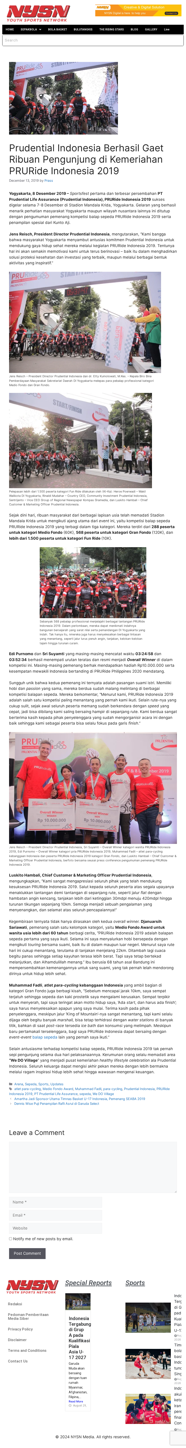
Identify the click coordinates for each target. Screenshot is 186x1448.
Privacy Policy (20, 1329)
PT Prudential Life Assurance (56, 1094)
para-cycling (112, 1089)
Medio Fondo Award (58, 1089)
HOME (10, 29)
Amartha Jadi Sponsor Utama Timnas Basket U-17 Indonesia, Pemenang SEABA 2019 (79, 1099)
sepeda (85, 1094)
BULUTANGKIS (83, 29)
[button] (31, 29)
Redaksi (15, 1304)
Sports (43, 1084)
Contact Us (18, 1361)
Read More (76, 1401)
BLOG (134, 29)
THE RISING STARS (111, 29)
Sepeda (31, 1084)
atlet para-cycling (27, 1089)
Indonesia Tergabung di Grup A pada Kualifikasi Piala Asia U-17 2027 (80, 1338)
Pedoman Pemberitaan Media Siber (28, 1316)
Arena (18, 1084)
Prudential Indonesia (139, 1089)
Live (166, 29)
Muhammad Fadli (88, 1089)
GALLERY (151, 29)
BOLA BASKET (57, 29)
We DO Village (103, 1094)
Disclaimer (17, 1340)
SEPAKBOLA (29, 29)
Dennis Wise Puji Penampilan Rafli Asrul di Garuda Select (56, 1103)
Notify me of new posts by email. (43, 1239)
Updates (57, 1084)
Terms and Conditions (27, 1350)
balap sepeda (44, 1037)
